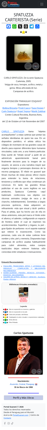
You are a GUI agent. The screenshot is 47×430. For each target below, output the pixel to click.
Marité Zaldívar (38, 111)
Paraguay (30, 384)
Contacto (7, 418)
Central (22, 384)
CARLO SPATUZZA (13, 131)
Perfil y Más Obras (23, 397)
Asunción (14, 384)
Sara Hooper (38, 108)
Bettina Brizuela (9, 108)
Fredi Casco (24, 108)
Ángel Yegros (23, 111)
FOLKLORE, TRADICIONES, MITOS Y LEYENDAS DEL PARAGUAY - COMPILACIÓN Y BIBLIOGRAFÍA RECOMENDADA (24, 268)
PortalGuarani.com (20, 415)
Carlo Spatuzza (9, 111)
